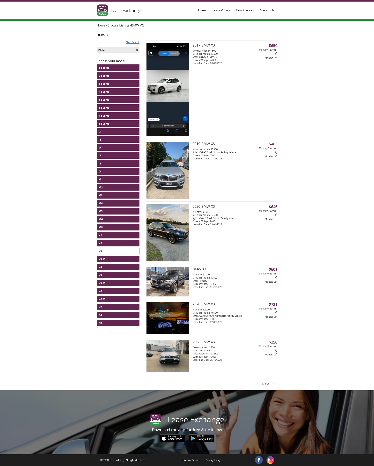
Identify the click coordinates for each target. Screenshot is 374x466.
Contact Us (267, 10)
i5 (100, 147)
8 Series (104, 123)
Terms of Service (191, 460)
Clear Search (132, 42)
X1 (100, 235)
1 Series (104, 67)
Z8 (100, 323)
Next (265, 384)
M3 (101, 195)
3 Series (104, 83)
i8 (100, 163)
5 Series (104, 99)
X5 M (102, 283)
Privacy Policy (213, 460)
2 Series (104, 75)
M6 (101, 219)
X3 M (102, 259)
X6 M (102, 299)
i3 (100, 131)
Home (202, 10)
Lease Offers (221, 10)
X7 (100, 307)
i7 (100, 155)
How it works (245, 10)
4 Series (104, 91)
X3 (100, 251)
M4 (101, 203)
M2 (101, 187)
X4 (100, 267)
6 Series (104, 107)
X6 (100, 291)
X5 (100, 275)
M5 (101, 211)
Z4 (100, 315)
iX (100, 171)
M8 (101, 227)
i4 (100, 139)
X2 (100, 243)
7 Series (104, 115)
